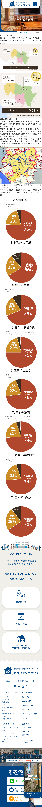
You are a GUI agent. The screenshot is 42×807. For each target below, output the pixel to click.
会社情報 (25, 724)
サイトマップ (26, 742)
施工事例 (25, 697)
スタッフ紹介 (27, 727)
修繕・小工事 (6, 719)
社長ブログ (26, 709)
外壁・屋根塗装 (7, 707)
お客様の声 (26, 701)
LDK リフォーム (7, 710)
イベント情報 (27, 692)
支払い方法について (9, 739)
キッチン (5, 696)
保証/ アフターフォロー (10, 736)
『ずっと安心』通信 (30, 714)
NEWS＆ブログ (28, 705)
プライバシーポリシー (28, 740)
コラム (24, 718)
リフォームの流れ (8, 733)
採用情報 (25, 735)
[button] (39, 764)
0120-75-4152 (23, 574)
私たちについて (8, 724)
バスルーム (6, 699)
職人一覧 (25, 731)
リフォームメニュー (10, 692)
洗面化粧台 (6, 702)
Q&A (3, 742)
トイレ (4, 705)
